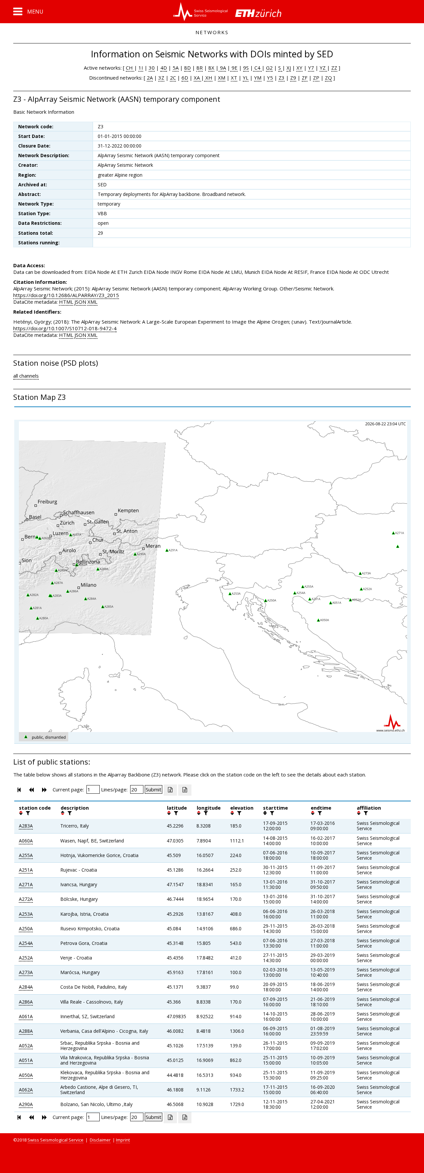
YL (245, 77)
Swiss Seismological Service (55, 1140)
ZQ (328, 77)
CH (130, 67)
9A (222, 67)
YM (257, 77)
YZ (323, 67)
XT (234, 77)
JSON (80, 301)
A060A (26, 840)
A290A (26, 1104)
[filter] (27, 813)
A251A (26, 870)
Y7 (311, 67)
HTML (66, 301)
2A (150, 77)
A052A (26, 1045)
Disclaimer (100, 1140)
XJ (289, 67)
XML (92, 301)
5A (176, 67)
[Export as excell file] (170, 790)
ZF (304, 77)
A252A (26, 958)
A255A (26, 855)
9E (234, 67)
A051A (26, 1060)
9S (246, 67)
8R (199, 67)
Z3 (282, 77)
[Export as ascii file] (184, 790)
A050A (26, 1075)
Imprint (123, 1140)
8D (187, 67)
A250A (26, 928)
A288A (26, 1031)
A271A (26, 884)
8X (211, 67)
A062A (26, 1089)
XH (208, 77)
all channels (26, 375)
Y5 (270, 77)
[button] (28, 11)
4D (163, 67)
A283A (26, 826)
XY (299, 67)
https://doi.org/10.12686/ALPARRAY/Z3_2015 (66, 295)
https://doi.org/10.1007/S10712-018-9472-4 (65, 328)
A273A (26, 972)
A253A (26, 914)
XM (221, 77)
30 (152, 67)
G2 (269, 67)
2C (173, 77)
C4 (257, 67)
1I (140, 67)
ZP (316, 77)
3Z (161, 77)
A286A (26, 1002)
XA (197, 77)
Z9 (293, 77)
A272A (26, 899)
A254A (26, 943)
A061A (26, 1016)
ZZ (334, 67)
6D (185, 77)
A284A (26, 987)
